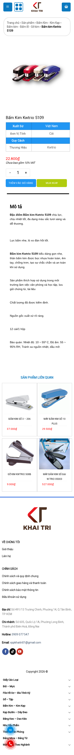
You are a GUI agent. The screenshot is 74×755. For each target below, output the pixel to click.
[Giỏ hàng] (66, 7)
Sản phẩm (28, 22)
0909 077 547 (20, 634)
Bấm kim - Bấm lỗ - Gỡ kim (23, 26)
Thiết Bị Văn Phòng (13, 731)
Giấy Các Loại (10, 679)
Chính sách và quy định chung (20, 576)
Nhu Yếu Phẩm (11, 725)
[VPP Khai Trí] (37, 7)
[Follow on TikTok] (12, 651)
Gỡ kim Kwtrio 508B (19, 474)
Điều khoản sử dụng (14, 596)
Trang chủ (13, 22)
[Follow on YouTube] (20, 651)
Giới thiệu (7, 549)
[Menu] (7, 7)
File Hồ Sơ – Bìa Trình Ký (16, 692)
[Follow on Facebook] (5, 651)
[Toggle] (69, 680)
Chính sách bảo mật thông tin (20, 590)
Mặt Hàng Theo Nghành (16, 744)
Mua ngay (52, 183)
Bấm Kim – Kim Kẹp (14, 705)
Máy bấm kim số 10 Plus (55, 421)
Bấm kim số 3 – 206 (19, 419)
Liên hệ (6, 556)
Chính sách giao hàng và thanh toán (24, 583)
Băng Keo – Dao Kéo (15, 718)
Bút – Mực (9, 686)
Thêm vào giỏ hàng (21, 183)
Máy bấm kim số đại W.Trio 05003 (54, 476)
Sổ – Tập (8, 699)
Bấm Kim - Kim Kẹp (48, 22)
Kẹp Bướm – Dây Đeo (15, 712)
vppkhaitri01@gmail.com (25, 642)
